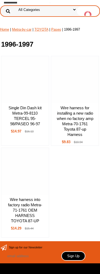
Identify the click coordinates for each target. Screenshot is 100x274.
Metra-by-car (21, 29)
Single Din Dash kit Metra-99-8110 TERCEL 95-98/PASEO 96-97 (25, 116)
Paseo (56, 29)
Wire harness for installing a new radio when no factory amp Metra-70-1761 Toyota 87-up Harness (75, 121)
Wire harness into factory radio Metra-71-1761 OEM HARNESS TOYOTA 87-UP (25, 210)
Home (4, 29)
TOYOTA (41, 29)
